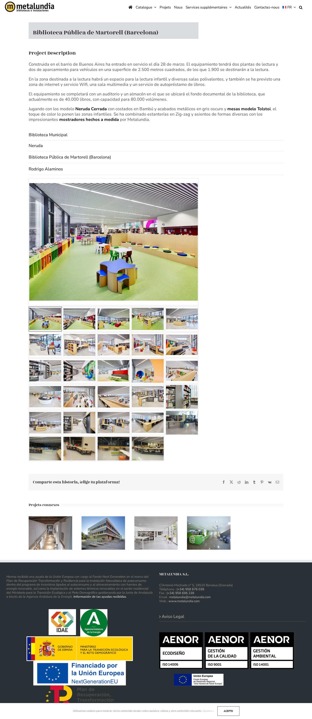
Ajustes (207, 711)
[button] (300, 7)
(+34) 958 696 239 (180, 593)
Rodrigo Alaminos (46, 169)
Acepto (228, 711)
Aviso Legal (173, 616)
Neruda (36, 146)
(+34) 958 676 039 (190, 589)
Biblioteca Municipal (48, 135)
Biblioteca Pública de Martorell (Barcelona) (70, 157)
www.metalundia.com (184, 601)
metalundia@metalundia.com (190, 597)
